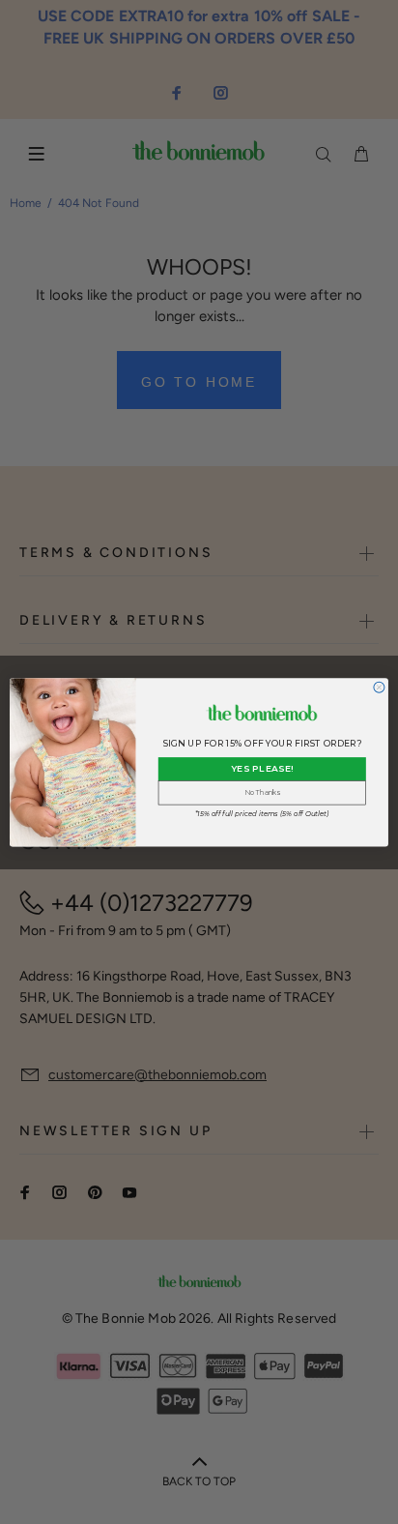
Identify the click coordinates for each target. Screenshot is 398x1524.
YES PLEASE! (262, 768)
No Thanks (262, 792)
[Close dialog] (379, 687)
